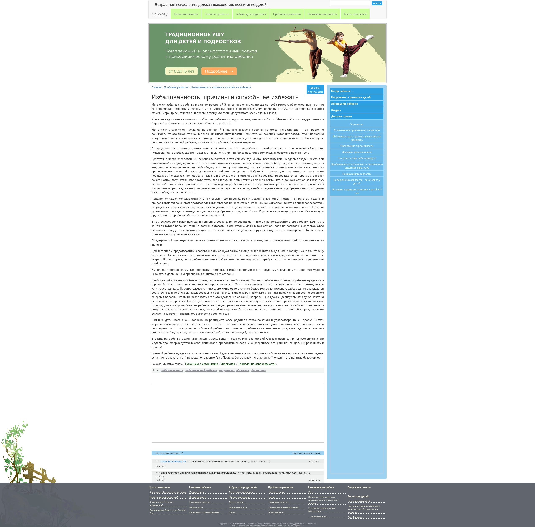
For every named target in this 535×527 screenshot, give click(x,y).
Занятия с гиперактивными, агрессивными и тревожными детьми (323, 499)
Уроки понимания (159, 487)
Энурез (336, 110)
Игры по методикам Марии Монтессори (321, 509)
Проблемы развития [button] (287, 14)
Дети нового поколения (241, 491)
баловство (258, 370)
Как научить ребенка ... (201, 501)
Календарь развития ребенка (204, 512)
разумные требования (234, 370)
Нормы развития (197, 496)
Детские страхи (341, 116)
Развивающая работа (321, 487)
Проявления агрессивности (257, 363)
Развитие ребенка (200, 487)
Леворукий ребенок (344, 104)
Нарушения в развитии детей (351, 97)
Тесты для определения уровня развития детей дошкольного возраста (364, 508)
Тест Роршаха (355, 517)
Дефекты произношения (357, 152)
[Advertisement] (238, 413)
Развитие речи (196, 491)
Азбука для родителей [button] (251, 14)
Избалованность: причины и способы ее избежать (357, 138)
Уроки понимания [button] (186, 14)
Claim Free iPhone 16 (173, 461)
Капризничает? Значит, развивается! (161, 503)
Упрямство (228, 363)
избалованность (172, 370)
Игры (310, 491)
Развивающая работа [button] (322, 14)
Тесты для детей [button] (355, 14)
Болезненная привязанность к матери (357, 130)
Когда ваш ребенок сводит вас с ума (168, 491)
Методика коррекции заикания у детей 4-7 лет (357, 191)
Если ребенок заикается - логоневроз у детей (357, 181)
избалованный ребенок (201, 370)
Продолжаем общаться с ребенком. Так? (168, 511)
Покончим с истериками (202, 363)
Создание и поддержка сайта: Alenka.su (298, 523)
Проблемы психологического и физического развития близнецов (357, 165)
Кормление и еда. (238, 507)
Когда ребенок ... (342, 91)
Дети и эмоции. (237, 501)
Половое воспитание (239, 496)
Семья (232, 512)
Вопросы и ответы (359, 487)
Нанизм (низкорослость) (356, 173)
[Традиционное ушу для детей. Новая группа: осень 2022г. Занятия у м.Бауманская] (267, 52)
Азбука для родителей (242, 487)
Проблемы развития (280, 487)
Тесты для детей (358, 496)
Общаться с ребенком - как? (164, 496)
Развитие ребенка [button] (217, 14)
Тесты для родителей (359, 500)
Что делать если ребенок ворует (357, 158)
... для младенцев (317, 516)
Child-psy (159, 14)
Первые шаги (196, 507)
